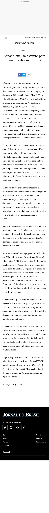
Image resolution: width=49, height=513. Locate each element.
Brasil (5, 438)
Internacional (41, 442)
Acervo (24, 50)
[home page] (24, 43)
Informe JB (7, 445)
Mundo (5, 442)
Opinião (39, 435)
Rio (4, 435)
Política (39, 438)
